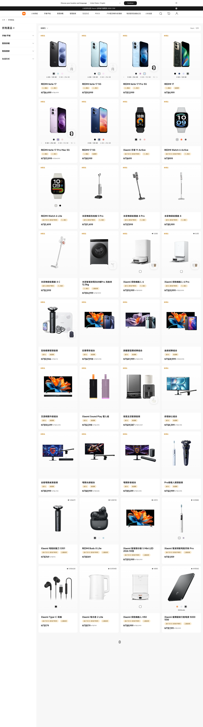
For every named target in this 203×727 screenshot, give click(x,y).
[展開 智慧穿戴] (64, 14)
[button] (176, 3)
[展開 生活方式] (90, 14)
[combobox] (43, 28)
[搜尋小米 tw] (160, 14)
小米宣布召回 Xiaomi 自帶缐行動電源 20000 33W (98, 8)
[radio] (54, 73)
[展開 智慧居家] (77, 14)
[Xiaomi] (24, 13)
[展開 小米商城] (38, 14)
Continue (130, 3)
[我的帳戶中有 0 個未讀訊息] (176, 14)
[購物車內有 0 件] (168, 14)
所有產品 (11, 20)
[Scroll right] (157, 77)
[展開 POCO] (101, 14)
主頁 (3, 20)
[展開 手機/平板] (52, 14)
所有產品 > (8, 28)
